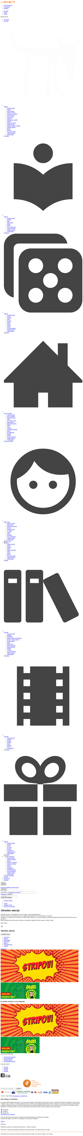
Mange (5, 943)
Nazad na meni (11, 108)
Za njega (9, 847)
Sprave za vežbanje (12, 862)
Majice (9, 225)
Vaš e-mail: (4, 890)
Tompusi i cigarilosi (12, 114)
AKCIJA (6, 21)
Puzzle (9, 325)
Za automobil (10, 432)
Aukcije (6, 877)
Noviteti (6, 11)
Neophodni (5, 1109)
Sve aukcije (4, 948)
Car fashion (7, 7)
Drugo (8, 746)
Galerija (9, 650)
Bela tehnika (10, 422)
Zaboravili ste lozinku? (14, 892)
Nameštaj (9, 535)
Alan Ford (6, 937)
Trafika (9, 109)
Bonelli (6, 938)
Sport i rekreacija (9, 856)
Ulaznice (9, 739)
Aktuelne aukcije (8, 900)
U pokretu (9, 530)
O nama (6, 1067)
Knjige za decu (11, 641)
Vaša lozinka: (10, 892)
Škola (8, 642)
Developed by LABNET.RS (19, 1096)
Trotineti (9, 866)
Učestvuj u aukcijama (9, 906)
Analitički (5, 1111)
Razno (8, 128)
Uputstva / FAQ (8, 905)
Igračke (9, 318)
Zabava (9, 316)
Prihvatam (12, 1114)
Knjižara (9, 635)
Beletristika (10, 636)
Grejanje (9, 428)
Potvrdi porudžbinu (6, 887)
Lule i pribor (10, 117)
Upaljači (9, 118)
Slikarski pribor (11, 647)
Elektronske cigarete (12, 120)
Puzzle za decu (11, 529)
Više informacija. (5, 1114)
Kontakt (6, 1068)
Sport (8, 744)
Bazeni (9, 435)
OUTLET (6, 19)
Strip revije (6, 941)
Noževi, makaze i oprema (13, 125)
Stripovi (9, 219)
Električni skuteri (11, 869)
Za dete (9, 849)
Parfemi (9, 547)
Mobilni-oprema (11, 127)
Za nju (8, 846)
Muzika (9, 741)
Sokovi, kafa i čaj (11, 123)
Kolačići (6, 1071)
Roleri (8, 865)
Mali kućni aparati (11, 423)
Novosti (6, 1070)
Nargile (9, 121)
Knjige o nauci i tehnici (13, 639)
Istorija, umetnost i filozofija (14, 638)
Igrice (8, 319)
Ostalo (8, 326)
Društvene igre (11, 124)
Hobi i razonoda (11, 645)
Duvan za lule (10, 115)
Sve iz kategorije (11, 131)
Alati (8, 426)
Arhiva (5, 903)
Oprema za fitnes (11, 864)
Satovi (8, 553)
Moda (8, 533)
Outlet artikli (10, 134)
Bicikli (9, 861)
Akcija (5, 14)
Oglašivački (6, 1113)
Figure (8, 324)
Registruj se (4, 894)
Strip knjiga (10, 222)
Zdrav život (10, 644)
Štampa (9, 130)
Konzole (9, 321)
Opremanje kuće (11, 417)
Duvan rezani (10, 111)
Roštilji (9, 434)
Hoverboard (10, 868)
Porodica (9, 745)
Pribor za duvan (11, 112)
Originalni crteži (8, 944)
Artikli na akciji (11, 133)
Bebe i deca (10, 525)
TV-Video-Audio (11, 420)
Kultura (9, 742)
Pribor (8, 224)
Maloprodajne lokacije (9, 1061)
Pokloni (9, 844)
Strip (8, 221)
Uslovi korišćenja (8, 1058)
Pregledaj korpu (15, 887)
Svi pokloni (10, 850)
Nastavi (3, 1121)
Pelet (8, 419)
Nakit (8, 548)
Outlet (5, 12)
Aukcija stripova (11, 228)
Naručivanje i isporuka (9, 1057)
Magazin (6, 8)
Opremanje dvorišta (12, 429)
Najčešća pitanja (8, 1060)
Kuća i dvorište (11, 416)
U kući (9, 532)
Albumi (6, 946)
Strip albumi (7, 940)
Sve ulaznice (10, 748)
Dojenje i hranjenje (12, 526)
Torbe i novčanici (11, 550)
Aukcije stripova (8, 5)
